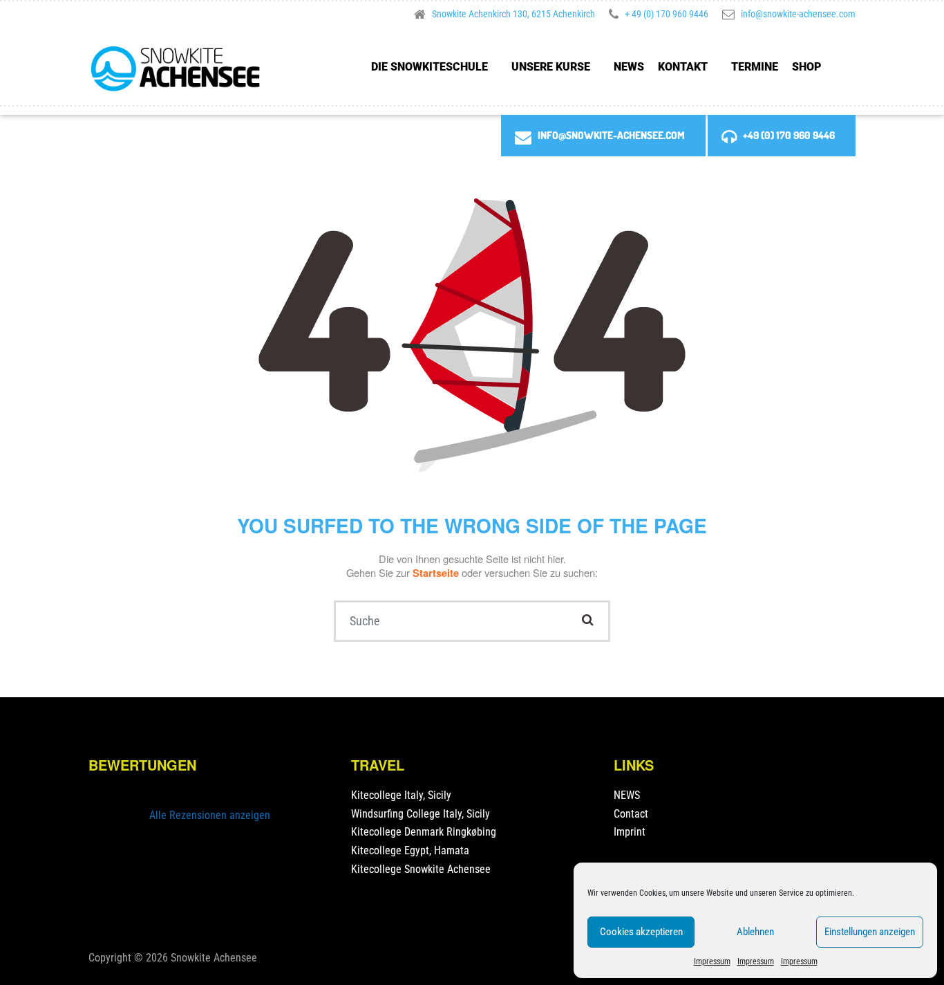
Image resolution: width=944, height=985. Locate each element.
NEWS (629, 66)
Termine (754, 66)
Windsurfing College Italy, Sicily (420, 813)
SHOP (806, 66)
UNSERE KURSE (550, 66)
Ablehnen (755, 932)
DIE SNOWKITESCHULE (429, 66)
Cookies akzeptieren (641, 932)
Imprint (629, 831)
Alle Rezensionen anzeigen (209, 815)
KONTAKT (683, 66)
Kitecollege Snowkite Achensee (421, 869)
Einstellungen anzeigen (869, 932)
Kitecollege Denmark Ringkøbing (423, 831)
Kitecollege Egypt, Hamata (410, 850)
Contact (631, 813)
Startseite (437, 572)
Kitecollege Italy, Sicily (401, 795)
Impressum (712, 961)
